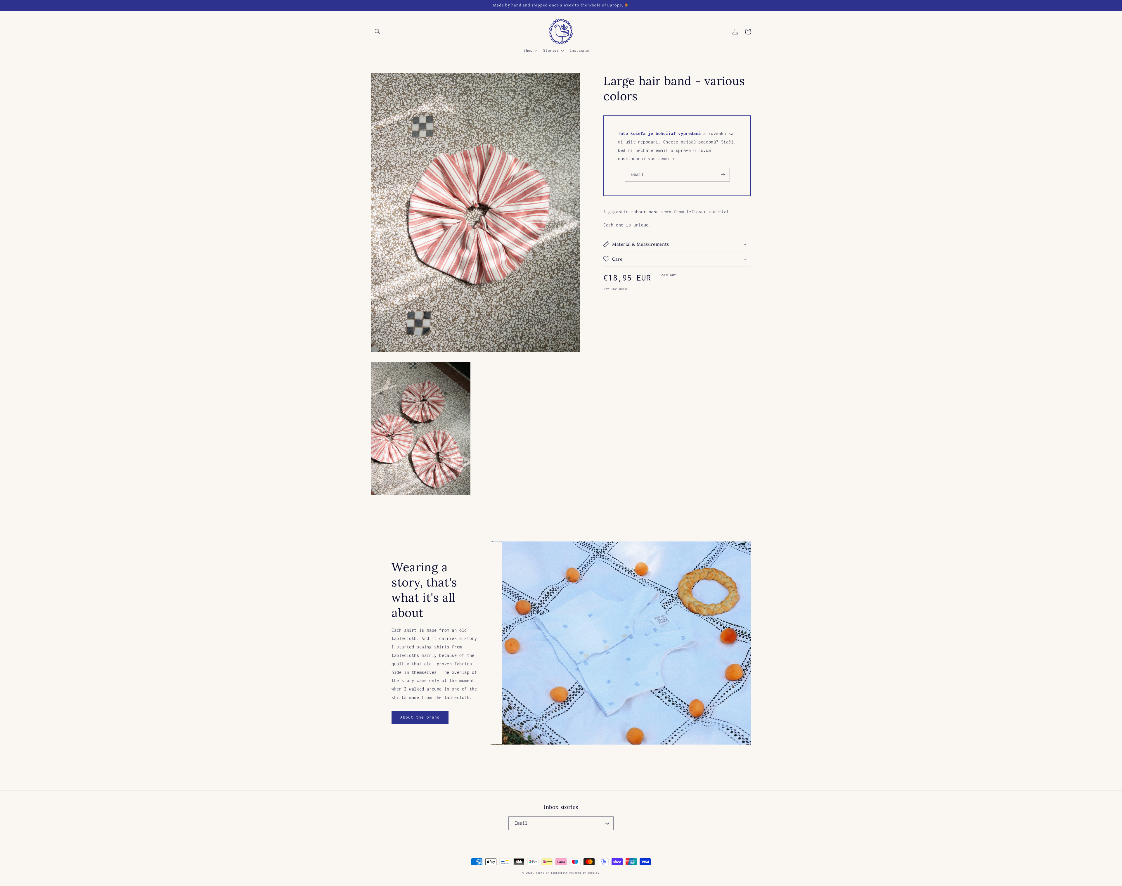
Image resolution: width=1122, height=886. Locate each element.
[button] (377, 31)
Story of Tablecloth (551, 872)
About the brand (420, 717)
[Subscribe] (723, 174)
